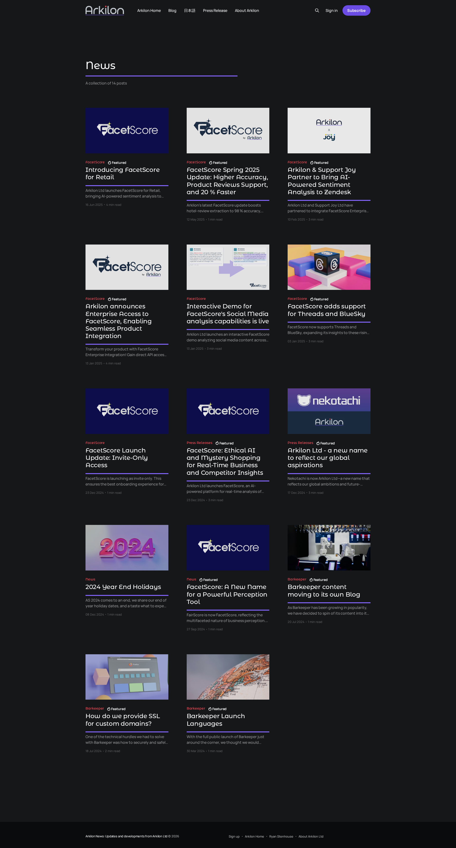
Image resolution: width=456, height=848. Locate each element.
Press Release (215, 10)
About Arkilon (247, 10)
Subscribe (356, 10)
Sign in (332, 10)
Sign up (234, 836)
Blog (172, 10)
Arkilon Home (149, 10)
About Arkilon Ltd (311, 836)
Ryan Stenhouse (281, 836)
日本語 (189, 11)
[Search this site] (317, 10)
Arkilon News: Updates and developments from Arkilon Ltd (126, 836)
